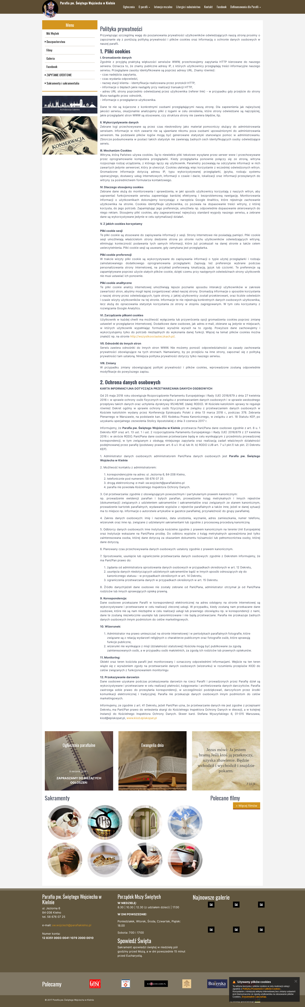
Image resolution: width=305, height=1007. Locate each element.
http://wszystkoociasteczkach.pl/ (152, 336)
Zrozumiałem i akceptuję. (254, 997)
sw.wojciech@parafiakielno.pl (71, 925)
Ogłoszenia (129, 7)
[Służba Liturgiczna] (125, 983)
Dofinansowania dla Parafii (244, 7)
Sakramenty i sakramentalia (62, 83)
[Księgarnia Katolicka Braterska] (217, 983)
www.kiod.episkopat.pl (142, 718)
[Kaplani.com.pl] (156, 983)
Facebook (221, 7)
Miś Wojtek (52, 33)
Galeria (50, 58)
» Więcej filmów (246, 805)
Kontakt (208, 7)
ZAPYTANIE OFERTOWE (59, 75)
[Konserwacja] (69, 135)
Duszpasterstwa (55, 41)
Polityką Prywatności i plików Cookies (261, 989)
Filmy (49, 50)
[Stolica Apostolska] (186, 983)
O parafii (143, 7)
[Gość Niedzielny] (95, 983)
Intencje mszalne (163, 7)
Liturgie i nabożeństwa (188, 7)
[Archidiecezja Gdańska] (69, 105)
